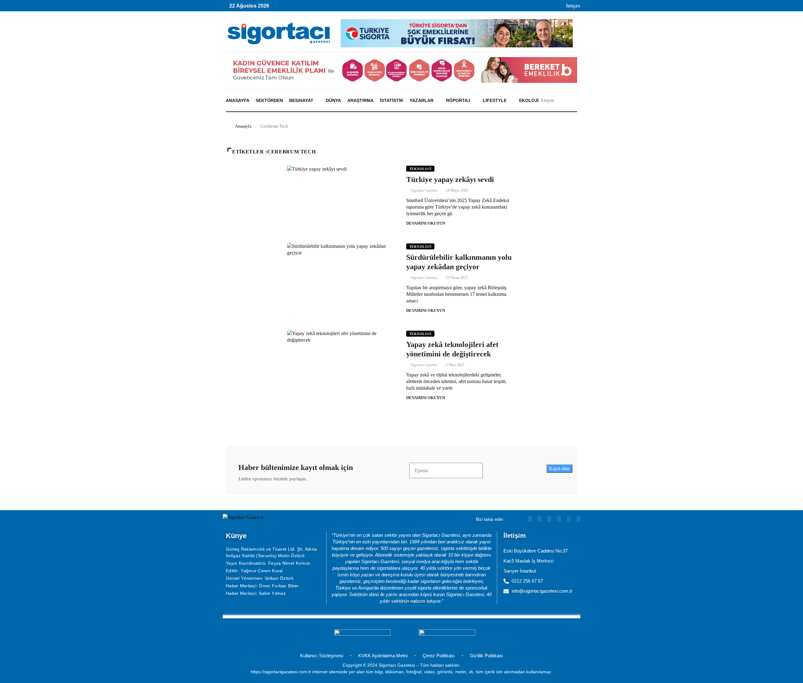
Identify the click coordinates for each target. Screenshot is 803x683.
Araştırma (360, 100)
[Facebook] (365, 7)
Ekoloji (529, 100)
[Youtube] (298, 7)
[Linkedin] (311, 7)
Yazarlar (421, 100)
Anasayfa (237, 100)
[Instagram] (325, 7)
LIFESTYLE (495, 100)
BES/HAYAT (301, 100)
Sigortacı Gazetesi (424, 190)
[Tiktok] (338, 7)
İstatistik (391, 100)
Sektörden (269, 100)
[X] (352, 7)
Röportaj (458, 100)
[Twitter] (578, 519)
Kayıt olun (559, 468)
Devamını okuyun (425, 223)
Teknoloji (420, 169)
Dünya (333, 100)
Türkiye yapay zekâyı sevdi (450, 179)
